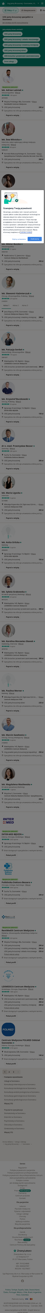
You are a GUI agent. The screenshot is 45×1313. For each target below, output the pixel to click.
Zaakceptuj (35, 239)
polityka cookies (26, 232)
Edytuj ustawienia (19, 239)
